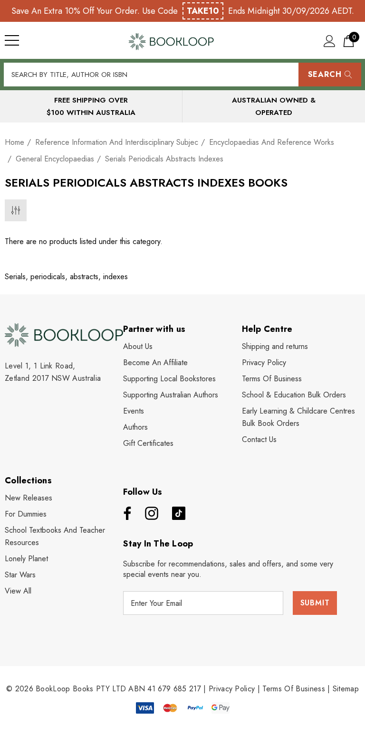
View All (18, 590)
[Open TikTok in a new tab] (178, 513)
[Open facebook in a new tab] (125, 513)
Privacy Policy (232, 688)
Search (325, 74)
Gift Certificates (148, 443)
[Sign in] (330, 40)
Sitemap (346, 688)
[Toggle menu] (12, 40)
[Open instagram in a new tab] (150, 513)
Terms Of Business (293, 688)
